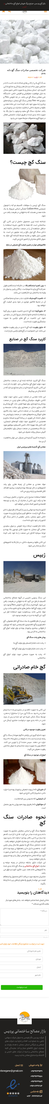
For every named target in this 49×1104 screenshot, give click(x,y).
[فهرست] (45, 11)
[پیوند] (24, 11)
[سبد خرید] (3, 11)
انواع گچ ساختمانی (31, 866)
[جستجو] (9, 11)
